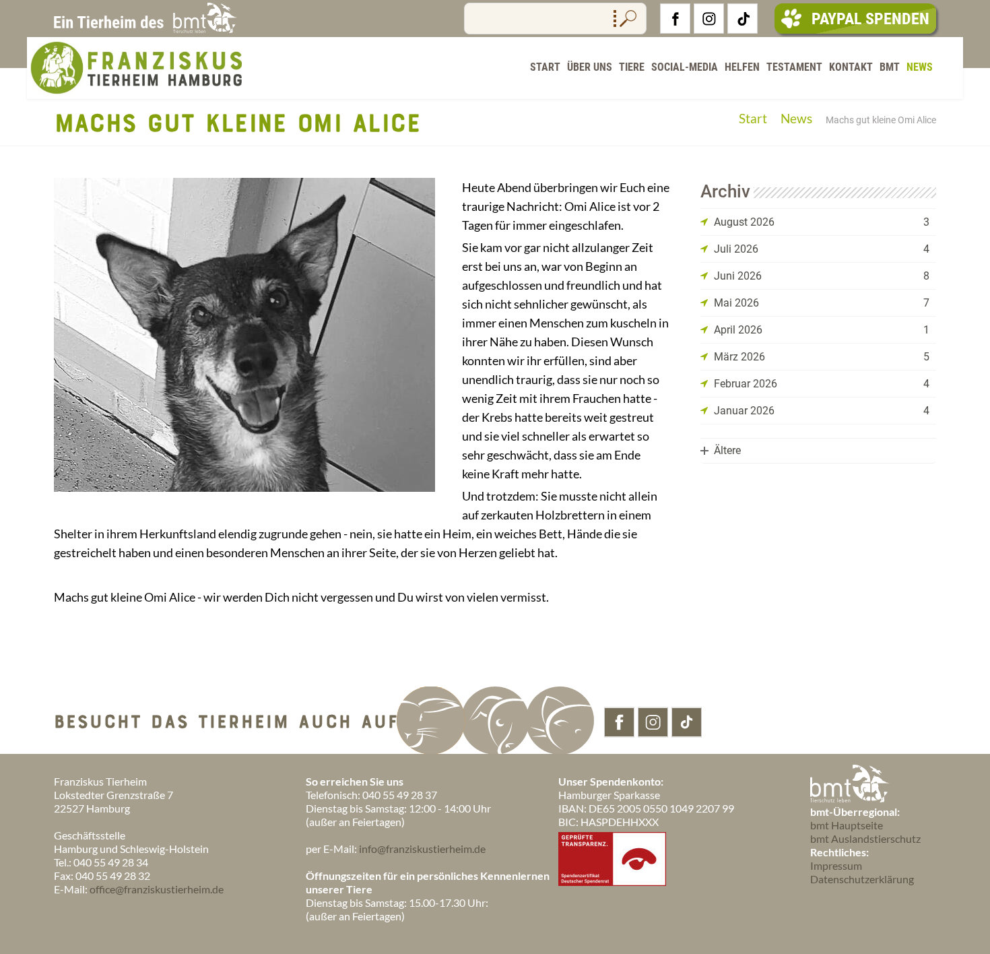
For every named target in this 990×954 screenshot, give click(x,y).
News (919, 67)
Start (545, 67)
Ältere (727, 450)
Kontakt (851, 67)
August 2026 (744, 222)
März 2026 (739, 356)
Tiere (632, 67)
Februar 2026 (745, 383)
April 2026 (738, 329)
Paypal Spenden (870, 18)
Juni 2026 (738, 275)
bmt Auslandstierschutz (865, 838)
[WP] (134, 92)
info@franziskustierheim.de (422, 848)
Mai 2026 (736, 302)
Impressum (836, 865)
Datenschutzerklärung (862, 878)
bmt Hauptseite (846, 825)
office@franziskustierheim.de (157, 889)
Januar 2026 (744, 410)
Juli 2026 (736, 249)
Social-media (684, 67)
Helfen (742, 67)
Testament (794, 67)
